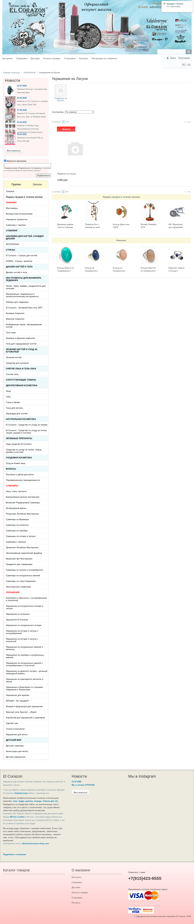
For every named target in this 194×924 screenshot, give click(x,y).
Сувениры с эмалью (16, 225)
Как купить (7, 58)
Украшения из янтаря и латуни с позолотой (22, 640)
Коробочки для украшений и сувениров (25, 717)
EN (188, 64)
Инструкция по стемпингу (104, 58)
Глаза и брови (13, 402)
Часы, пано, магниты (16, 491)
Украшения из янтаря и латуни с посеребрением (22, 632)
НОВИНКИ (11, 202)
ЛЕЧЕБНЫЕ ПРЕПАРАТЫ (19, 438)
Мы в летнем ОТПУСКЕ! (83, 785)
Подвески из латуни (61, 99)
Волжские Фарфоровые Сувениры (23, 502)
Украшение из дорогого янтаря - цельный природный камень (26, 672)
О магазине (70, 58)
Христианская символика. (19, 586)
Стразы (10, 250)
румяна (29, 801)
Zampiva (10, 191)
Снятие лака (12, 374)
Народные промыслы (16, 219)
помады (38, 801)
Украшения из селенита (18, 614)
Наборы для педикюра (17, 302)
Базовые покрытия (15, 313)
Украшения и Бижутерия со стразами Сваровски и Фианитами (24, 688)
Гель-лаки (11, 332)
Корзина (170, 4)
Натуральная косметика (21, 419)
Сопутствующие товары (21, 380)
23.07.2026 (76, 782)
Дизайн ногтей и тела (19, 266)
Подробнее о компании (14, 854)
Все (67, 122)
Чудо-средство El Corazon (19, 444)
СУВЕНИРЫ (12, 485)
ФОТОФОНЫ (12, 244)
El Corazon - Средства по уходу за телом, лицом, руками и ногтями (26, 431)
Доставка (35, 58)
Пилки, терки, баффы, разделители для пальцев (26, 287)
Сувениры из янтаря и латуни (20, 536)
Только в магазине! (15, 729)
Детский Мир (13, 740)
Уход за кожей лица (15, 463)
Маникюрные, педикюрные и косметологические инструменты (22, 295)
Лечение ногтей (14, 357)
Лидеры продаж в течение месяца (121, 197)
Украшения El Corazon (17, 619)
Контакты (83, 58)
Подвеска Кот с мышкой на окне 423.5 (92, 227)
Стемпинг (12, 230)
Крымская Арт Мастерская (19, 558)
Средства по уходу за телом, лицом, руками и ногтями (24, 450)
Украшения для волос (17, 734)
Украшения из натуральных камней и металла (24, 648)
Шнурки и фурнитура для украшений (24, 706)
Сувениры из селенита (17, 525)
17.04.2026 (22, 110)
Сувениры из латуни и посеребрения (24, 570)
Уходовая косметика (19, 457)
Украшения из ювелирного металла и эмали (24, 680)
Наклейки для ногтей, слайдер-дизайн (25, 237)
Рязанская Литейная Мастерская (22, 514)
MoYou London (17, 817)
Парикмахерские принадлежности (23, 480)
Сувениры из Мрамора (17, 519)
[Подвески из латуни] (61, 90)
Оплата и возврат (52, 58)
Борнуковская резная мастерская (22, 497)
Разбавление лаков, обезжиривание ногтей (24, 325)
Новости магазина (16, 161)
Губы (8, 396)
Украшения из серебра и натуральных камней (25, 656)
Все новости (13, 150)
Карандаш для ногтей (16, 413)
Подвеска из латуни (66, 174)
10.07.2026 (22, 86)
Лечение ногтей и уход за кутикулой (21, 350)
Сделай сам (12, 723)
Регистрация (184, 58)
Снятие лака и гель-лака (21, 368)
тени (15, 801)
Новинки (121, 240)
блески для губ (50, 801)
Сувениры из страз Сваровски (21, 581)
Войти (173, 58)
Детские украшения (15, 757)
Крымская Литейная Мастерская (22, 547)
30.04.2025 (22, 134)
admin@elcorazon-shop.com (35, 843)
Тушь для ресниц (14, 408)
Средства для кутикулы (17, 363)
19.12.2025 (22, 122)
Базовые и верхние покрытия (20, 338)
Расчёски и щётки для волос (20, 474)
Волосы (11, 469)
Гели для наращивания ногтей (21, 343)
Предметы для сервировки (19, 564)
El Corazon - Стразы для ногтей (21, 255)
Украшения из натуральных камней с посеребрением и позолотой (24, 664)
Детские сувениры (15, 745)
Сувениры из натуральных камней (23, 575)
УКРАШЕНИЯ (12, 592)
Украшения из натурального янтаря (23, 625)
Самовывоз (21, 58)
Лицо (8, 391)
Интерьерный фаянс (16, 508)
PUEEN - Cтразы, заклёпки (19, 261)
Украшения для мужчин (17, 695)
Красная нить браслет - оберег (21, 712)
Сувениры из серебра (17, 530)
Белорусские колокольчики (19, 213)
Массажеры (12, 208)
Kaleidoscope (21, 793)
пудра (21, 801)
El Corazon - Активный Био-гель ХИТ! (24, 307)
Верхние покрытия (15, 319)
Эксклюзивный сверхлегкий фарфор (24, 553)
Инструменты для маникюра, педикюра (24, 279)
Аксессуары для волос (17, 751)
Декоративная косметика (21, 385)
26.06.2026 (22, 98)
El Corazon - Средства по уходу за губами (26, 424)
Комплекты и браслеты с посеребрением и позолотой (26, 599)
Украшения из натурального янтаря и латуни (24, 607)
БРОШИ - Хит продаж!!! (17, 701)
